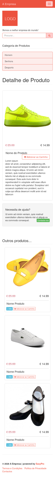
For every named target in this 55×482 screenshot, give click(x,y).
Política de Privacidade (35, 468)
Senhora (9, 61)
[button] (49, 35)
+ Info (9, 308)
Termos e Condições (12, 468)
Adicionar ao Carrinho (37, 156)
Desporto (9, 67)
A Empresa (9, 4)
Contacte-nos (43, 220)
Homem (8, 54)
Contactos (7, 471)
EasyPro (40, 463)
